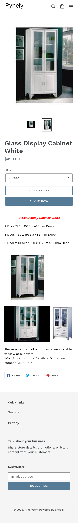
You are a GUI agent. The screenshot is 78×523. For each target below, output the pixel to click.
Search (13, 412)
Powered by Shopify (51, 509)
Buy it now (39, 201)
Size (8, 170)
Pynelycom (31, 509)
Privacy (13, 423)
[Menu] (71, 6)
